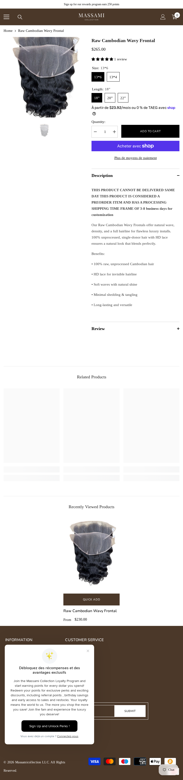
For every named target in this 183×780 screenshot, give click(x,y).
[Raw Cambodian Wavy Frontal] (91, 554)
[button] (103, 59)
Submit (130, 711)
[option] (44, 77)
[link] (32, 469)
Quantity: (98, 122)
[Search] (20, 17)
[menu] (6, 17)
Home (8, 31)
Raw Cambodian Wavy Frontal (90, 611)
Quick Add (91, 599)
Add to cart (150, 131)
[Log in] (163, 17)
